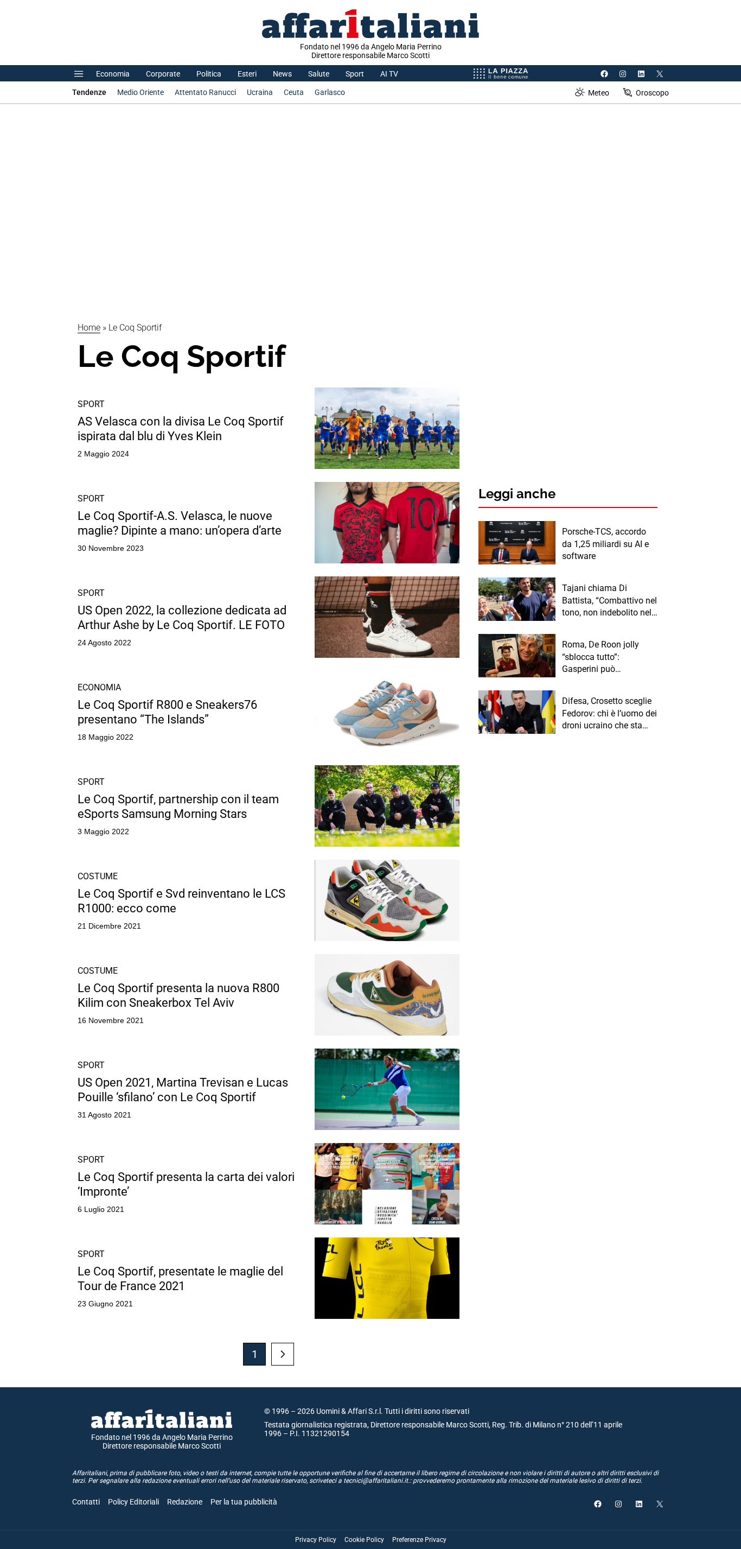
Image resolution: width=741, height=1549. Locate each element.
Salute (318, 73)
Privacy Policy (315, 1540)
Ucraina (260, 92)
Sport (355, 73)
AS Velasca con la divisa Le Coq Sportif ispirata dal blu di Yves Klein (181, 428)
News (282, 73)
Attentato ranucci (205, 92)
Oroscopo (652, 92)
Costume (98, 876)
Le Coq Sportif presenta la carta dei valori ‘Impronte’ (186, 1184)
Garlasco (330, 92)
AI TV (389, 73)
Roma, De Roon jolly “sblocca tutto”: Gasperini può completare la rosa (600, 657)
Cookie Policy (364, 1540)
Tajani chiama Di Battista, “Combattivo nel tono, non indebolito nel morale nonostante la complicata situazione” (609, 601)
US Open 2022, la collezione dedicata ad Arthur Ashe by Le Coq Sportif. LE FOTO (182, 617)
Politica (208, 73)
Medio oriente (140, 92)
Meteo (598, 92)
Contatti (86, 1501)
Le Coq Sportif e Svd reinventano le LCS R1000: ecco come (181, 901)
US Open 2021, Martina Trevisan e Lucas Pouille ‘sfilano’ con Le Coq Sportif (183, 1089)
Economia (113, 73)
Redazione (184, 1501)
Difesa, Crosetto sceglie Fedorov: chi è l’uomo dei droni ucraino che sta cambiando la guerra (609, 714)
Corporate (163, 73)
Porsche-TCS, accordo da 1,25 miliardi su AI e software (605, 543)
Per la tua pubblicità (243, 1501)
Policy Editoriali (133, 1501)
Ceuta (294, 92)
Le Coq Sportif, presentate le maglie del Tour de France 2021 (180, 1278)
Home (89, 327)
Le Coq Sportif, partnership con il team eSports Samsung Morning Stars (178, 806)
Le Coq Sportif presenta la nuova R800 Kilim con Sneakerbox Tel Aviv (178, 995)
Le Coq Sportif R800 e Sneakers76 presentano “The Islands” (167, 712)
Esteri (247, 73)
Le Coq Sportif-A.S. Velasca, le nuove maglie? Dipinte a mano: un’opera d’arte (180, 523)
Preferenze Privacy (419, 1540)
